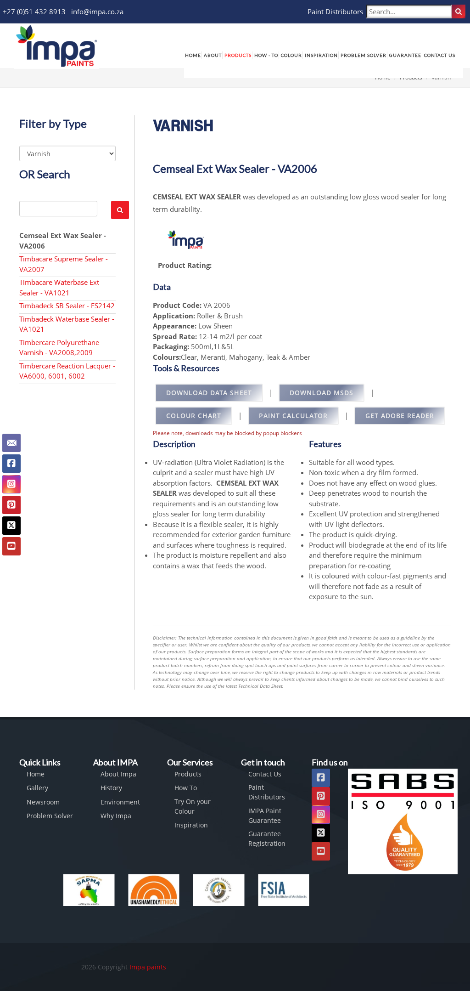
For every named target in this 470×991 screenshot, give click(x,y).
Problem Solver (50, 815)
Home (36, 774)
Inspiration (191, 825)
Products (187, 774)
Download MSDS (321, 392)
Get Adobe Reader (399, 415)
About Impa (118, 774)
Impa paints (147, 967)
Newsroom (43, 802)
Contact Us (264, 774)
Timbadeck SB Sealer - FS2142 (67, 305)
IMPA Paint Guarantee (264, 815)
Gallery (37, 787)
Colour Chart (193, 415)
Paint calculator (293, 415)
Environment (120, 802)
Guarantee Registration (266, 838)
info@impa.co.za (97, 11)
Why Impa (116, 815)
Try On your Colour (192, 806)
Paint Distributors (335, 11)
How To (185, 787)
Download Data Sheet (209, 392)
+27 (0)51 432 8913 (34, 11)
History (111, 787)
